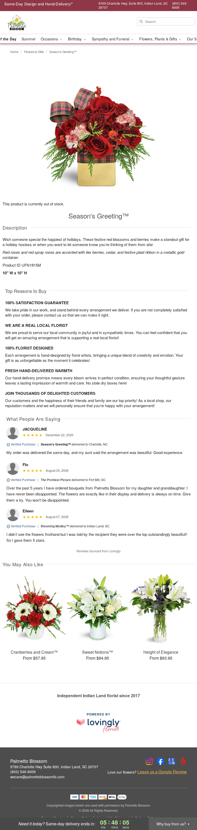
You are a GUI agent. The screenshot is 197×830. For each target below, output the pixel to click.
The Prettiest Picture (56, 479)
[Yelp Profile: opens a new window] (183, 761)
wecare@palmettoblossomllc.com (37, 776)
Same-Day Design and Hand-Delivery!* (38, 3)
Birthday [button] (75, 38)
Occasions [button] (50, 38)
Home (14, 51)
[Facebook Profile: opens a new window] (160, 761)
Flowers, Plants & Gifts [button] (158, 38)
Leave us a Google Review (162, 772)
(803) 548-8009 (23, 771)
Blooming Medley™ (55, 526)
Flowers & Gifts (34, 51)
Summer (29, 38)
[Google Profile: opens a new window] (171, 761)
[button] (183, 808)
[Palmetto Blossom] (34, 22)
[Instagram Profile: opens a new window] (149, 761)
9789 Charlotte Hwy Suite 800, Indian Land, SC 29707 (54, 766)
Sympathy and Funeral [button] (111, 38)
